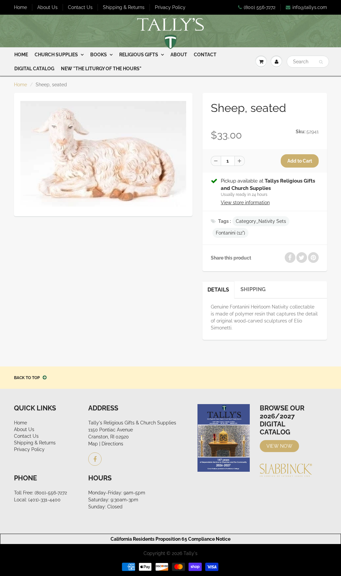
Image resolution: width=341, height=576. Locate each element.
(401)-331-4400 (44, 499)
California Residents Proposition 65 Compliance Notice (170, 539)
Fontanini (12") (230, 233)
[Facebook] (95, 459)
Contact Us (80, 7)
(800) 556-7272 (259, 7)
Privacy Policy (170, 7)
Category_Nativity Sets (261, 221)
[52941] (103, 154)
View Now (279, 446)
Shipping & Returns (124, 7)
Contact (205, 54)
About (178, 54)
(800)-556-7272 (51, 492)
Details (218, 290)
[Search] (321, 62)
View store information (245, 202)
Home (20, 7)
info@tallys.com (309, 7)
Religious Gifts (138, 54)
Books (98, 54)
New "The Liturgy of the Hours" (101, 68)
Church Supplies (56, 54)
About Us (47, 7)
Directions (112, 443)
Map (93, 443)
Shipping (253, 289)
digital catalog (34, 68)
